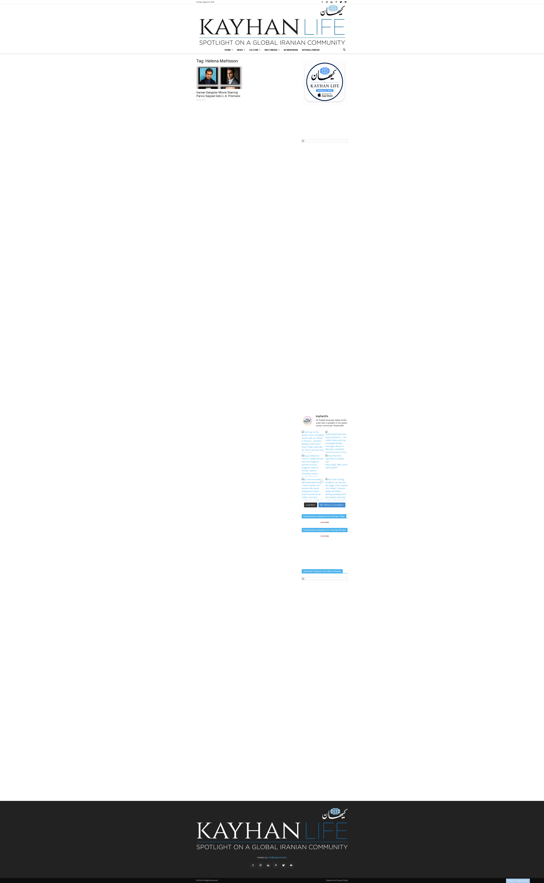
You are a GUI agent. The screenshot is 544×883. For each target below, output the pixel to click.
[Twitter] (341, 2)
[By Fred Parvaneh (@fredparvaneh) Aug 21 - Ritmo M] (313, 489)
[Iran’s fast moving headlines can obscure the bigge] (336, 489)
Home (228, 49)
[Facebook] (322, 2)
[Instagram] (327, 2)
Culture (253, 49)
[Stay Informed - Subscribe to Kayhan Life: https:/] (336, 465)
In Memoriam (291, 49)
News (240, 49)
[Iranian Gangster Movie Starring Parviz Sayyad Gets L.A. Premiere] (219, 77)
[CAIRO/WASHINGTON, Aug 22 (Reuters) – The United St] (336, 442)
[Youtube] (345, 2)
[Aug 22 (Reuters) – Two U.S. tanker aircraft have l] (313, 465)
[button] (344, 50)
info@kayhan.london (277, 857)
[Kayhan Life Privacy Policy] (337, 880)
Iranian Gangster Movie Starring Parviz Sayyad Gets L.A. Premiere (218, 94)
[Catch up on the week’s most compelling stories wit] (313, 442)
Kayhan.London (310, 49)
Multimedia (271, 49)
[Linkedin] (331, 2)
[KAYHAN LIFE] (272, 25)
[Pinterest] (336, 2)
